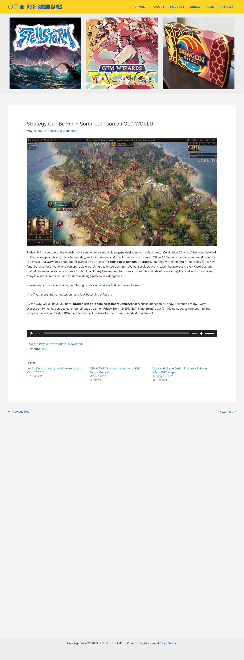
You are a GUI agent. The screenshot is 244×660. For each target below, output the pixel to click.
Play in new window (52, 344)
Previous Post (19, 411)
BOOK (209, 7)
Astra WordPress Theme (160, 643)
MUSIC (195, 7)
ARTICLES (227, 7)
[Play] (32, 333)
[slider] (210, 333)
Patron (106, 294)
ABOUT (159, 7)
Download (75, 344)
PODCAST (177, 7)
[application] (122, 333)
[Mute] (202, 333)
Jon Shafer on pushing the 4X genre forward (54, 368)
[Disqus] (122, 468)
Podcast (52, 131)
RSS (45, 349)
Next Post (227, 411)
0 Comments (68, 131)
